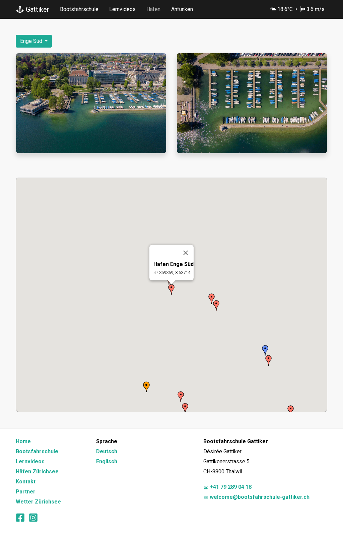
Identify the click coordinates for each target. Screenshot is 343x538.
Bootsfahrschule (79, 9)
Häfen (153, 9)
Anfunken (182, 9)
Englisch (106, 461)
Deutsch (106, 451)
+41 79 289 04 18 (230, 487)
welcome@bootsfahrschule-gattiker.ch (259, 497)
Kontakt (26, 481)
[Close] (186, 253)
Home (23, 441)
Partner (26, 491)
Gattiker (36, 9)
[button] (171, 289)
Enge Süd (32, 41)
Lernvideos (122, 9)
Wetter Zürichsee (38, 501)
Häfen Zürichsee (37, 471)
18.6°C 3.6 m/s (301, 9)
